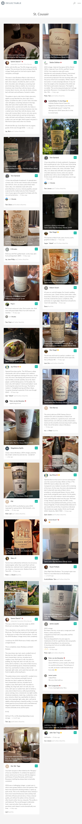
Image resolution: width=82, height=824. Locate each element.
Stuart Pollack (54, 567)
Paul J (13, 304)
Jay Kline (14, 367)
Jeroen (49, 188)
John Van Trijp (55, 733)
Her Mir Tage (15, 766)
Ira (45, 430)
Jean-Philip (11, 259)
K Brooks (14, 249)
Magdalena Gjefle (17, 448)
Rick (9, 131)
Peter (7, 575)
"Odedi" (10, 396)
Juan (45, 363)
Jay (6, 131)
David (13, 575)
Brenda (14, 199)
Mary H (13, 558)
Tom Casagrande (53, 685)
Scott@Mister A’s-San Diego (57, 101)
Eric (49, 363)
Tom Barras (54, 408)
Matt (7, 514)
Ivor (45, 741)
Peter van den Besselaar (17, 401)
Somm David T (16, 62)
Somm (50, 514)
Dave (10, 204)
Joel (6, 396)
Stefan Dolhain (55, 62)
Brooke (14, 316)
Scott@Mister (48, 579)
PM (12, 501)
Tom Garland (15, 176)
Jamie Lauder (54, 624)
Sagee (46, 243)
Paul (10, 322)
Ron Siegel (53, 232)
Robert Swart (54, 288)
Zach (45, 514)
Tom (6, 204)
